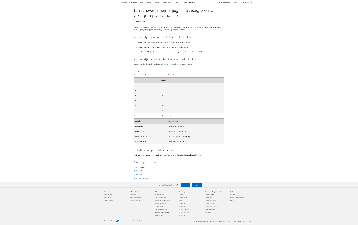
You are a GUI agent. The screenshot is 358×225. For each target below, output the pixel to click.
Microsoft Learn (208, 197)
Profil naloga (133, 194)
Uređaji (157, 2)
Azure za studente (159, 215)
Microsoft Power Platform (210, 206)
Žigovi (228, 221)
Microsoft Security (183, 197)
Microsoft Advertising (184, 209)
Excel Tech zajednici (170, 155)
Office (141, 2)
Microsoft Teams (183, 215)
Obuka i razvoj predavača (161, 209)
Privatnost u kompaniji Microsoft (237, 197)
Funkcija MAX (138, 171)
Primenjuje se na (140, 21)
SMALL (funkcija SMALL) (142, 178)
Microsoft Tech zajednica (210, 200)
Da (185, 185)
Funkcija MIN (138, 175)
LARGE (173, 64)
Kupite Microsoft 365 (189, 2)
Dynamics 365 (182, 203)
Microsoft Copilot (108, 194)
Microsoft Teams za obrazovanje (162, 200)
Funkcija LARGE (139, 167)
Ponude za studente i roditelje (162, 212)
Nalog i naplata (167, 2)
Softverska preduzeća (210, 209)
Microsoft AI (182, 194)
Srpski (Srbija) (110, 220)
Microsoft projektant (209, 194)
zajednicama (196, 155)
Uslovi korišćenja (221, 221)
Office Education (159, 206)
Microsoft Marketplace (210, 203)
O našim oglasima (237, 221)
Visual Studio (208, 212)
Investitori (232, 200)
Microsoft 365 (133, 2)
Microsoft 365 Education (160, 203)
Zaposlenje (232, 194)
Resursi (177, 2)
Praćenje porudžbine (135, 200)
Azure (180, 200)
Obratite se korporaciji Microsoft (200, 221)
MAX (168, 64)
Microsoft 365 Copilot (184, 212)
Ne (197, 185)
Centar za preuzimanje (135, 197)
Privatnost (212, 221)
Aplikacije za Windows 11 (110, 200)
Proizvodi (148, 2)
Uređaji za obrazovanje (160, 197)
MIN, (165, 64)
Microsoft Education (159, 194)
